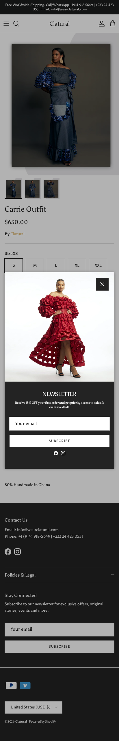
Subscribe (59, 441)
